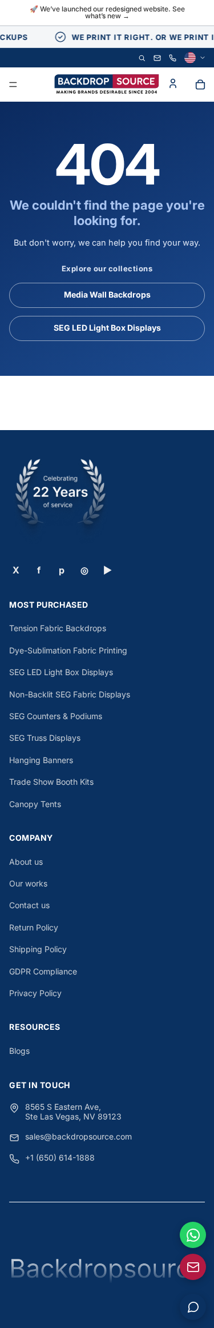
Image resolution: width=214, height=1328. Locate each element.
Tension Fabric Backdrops (57, 628)
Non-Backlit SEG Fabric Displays (69, 694)
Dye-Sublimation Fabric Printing (68, 650)
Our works (28, 883)
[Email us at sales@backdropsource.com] (193, 1267)
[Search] (142, 58)
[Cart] (200, 84)
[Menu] (13, 85)
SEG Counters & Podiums (55, 716)
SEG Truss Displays (44, 738)
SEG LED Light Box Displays (107, 327)
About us (26, 861)
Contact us (29, 905)
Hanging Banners (41, 760)
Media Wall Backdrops (107, 294)
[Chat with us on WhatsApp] (193, 1235)
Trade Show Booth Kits (51, 782)
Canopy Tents (35, 804)
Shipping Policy (38, 949)
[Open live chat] (193, 1307)
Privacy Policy (35, 993)
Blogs (19, 1051)
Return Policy (33, 927)
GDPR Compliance (43, 971)
